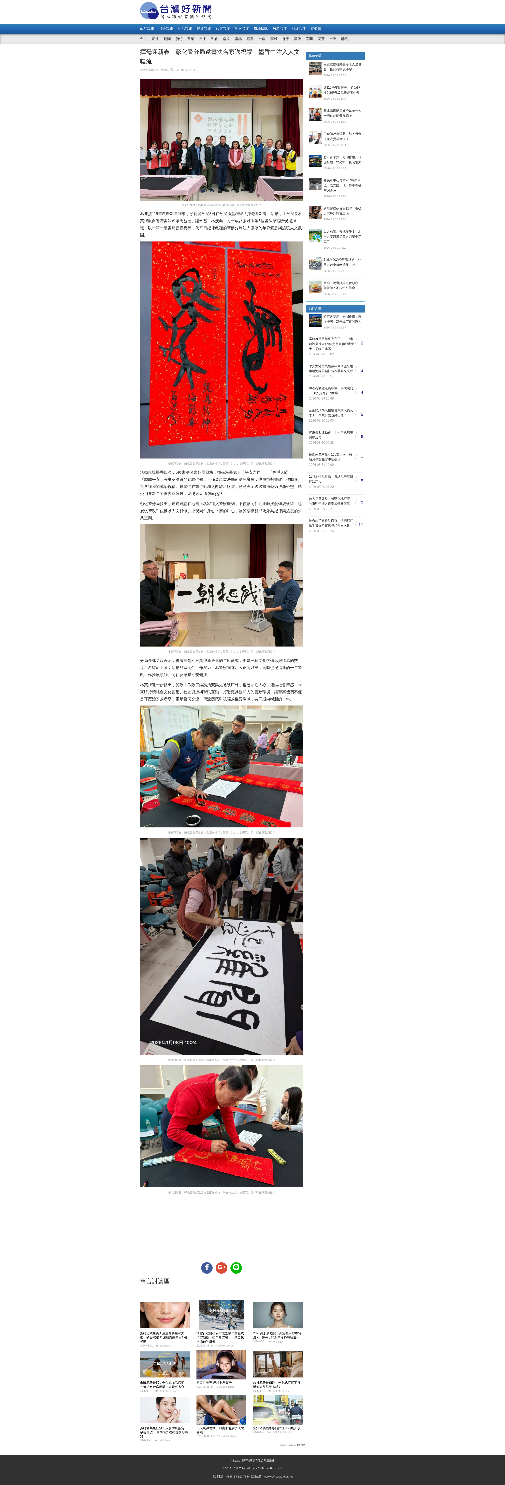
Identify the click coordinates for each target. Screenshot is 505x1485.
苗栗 (191, 39)
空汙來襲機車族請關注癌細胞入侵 (276, 1428)
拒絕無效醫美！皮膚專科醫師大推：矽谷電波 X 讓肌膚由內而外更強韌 (164, 1337)
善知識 (315, 29)
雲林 (238, 39)
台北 (143, 39)
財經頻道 (299, 29)
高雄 (273, 39)
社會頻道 (166, 29)
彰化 (214, 39)
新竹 (179, 39)
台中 (202, 39)
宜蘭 (309, 39)
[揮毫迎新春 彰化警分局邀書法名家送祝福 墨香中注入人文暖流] (207, 1268)
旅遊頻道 (223, 29)
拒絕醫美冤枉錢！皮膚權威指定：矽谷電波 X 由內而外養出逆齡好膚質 (164, 1432)
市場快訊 (261, 29)
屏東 (285, 39)
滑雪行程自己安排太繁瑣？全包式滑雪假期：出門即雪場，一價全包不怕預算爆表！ (220, 1337)
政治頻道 (147, 29)
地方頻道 (242, 29)
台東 (333, 39)
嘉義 (250, 39)
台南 (262, 39)
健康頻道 (204, 29)
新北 (155, 39)
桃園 (167, 39)
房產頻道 (280, 29)
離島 (344, 39)
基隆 (297, 39)
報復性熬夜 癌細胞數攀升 (214, 1382)
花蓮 (321, 39)
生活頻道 (185, 29)
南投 (226, 39)
